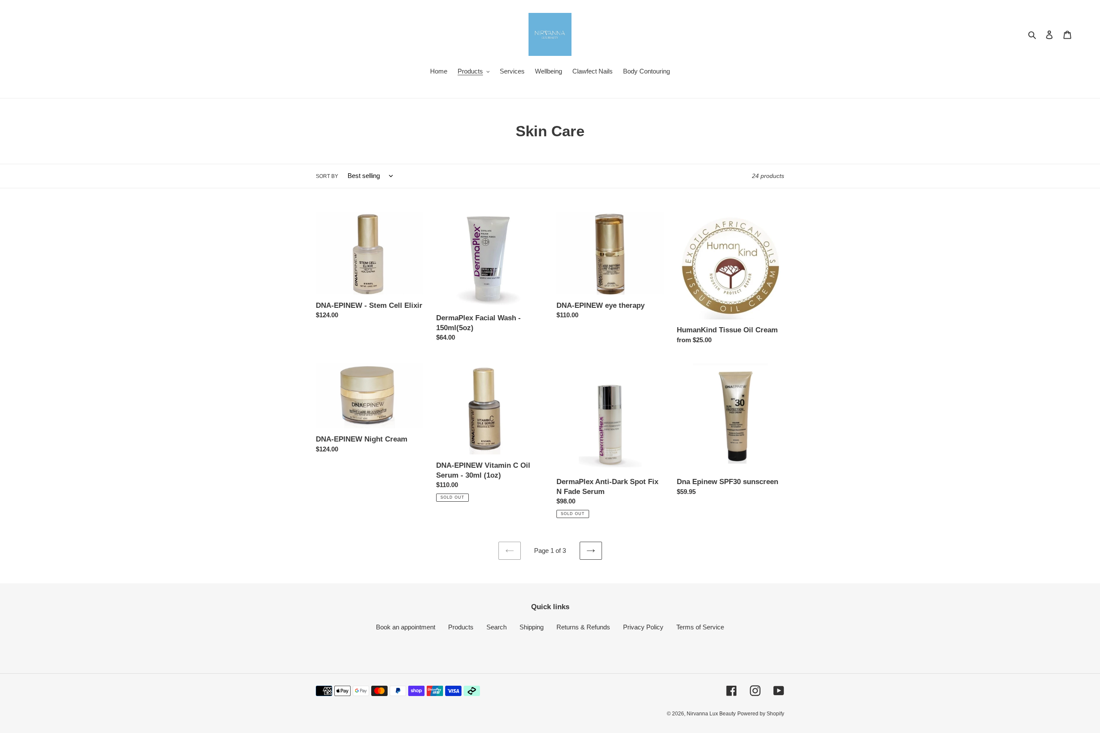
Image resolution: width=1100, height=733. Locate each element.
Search (496, 627)
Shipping (531, 627)
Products (461, 627)
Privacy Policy (643, 627)
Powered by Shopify (760, 714)
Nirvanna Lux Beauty (711, 714)
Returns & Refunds (583, 627)
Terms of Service (700, 627)
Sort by (327, 176)
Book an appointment (405, 627)
